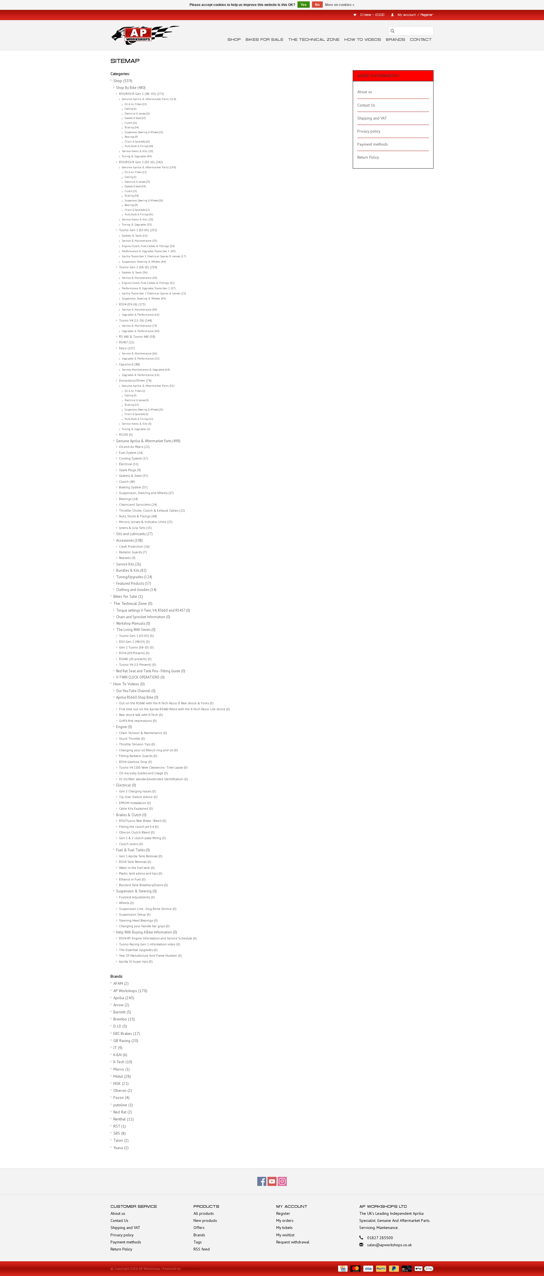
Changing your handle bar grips (144, 926)
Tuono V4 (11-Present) (137, 664)
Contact (421, 39)
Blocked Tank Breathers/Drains (143, 885)
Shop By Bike (131, 87)
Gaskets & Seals (135, 118)
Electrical (129, 464)
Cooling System (133, 458)
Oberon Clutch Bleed (137, 832)
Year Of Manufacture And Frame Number (150, 955)
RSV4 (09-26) (132, 304)
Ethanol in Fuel (132, 879)
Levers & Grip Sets (135, 528)
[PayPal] (380, 1268)
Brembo (124, 1019)
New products (205, 1220)
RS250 (126, 434)
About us (364, 91)
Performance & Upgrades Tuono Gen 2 (149, 288)
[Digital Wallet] (423, 1268)
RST (119, 1126)
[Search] (392, 30)
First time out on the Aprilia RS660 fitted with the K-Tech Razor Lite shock (174, 709)
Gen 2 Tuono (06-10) (136, 647)
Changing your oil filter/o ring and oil (148, 750)
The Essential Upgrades (138, 950)
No (317, 5)
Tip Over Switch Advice (138, 797)
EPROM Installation (135, 803)
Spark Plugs (130, 470)
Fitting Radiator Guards (138, 756)
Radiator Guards (133, 552)
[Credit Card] (342, 1268)
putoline (123, 1104)
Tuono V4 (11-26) (135, 320)
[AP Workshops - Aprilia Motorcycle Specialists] (145, 35)
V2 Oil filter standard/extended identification (153, 779)
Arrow (121, 1004)
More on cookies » (339, 5)
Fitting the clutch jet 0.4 (139, 826)
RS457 (126, 342)
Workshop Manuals (133, 623)
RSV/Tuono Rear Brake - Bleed (142, 820)
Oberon (122, 1090)
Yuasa (121, 1147)
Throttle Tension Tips (137, 744)
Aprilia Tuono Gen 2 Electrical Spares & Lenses (154, 293)
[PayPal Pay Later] (393, 1268)
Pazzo (121, 1097)
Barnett (122, 1012)
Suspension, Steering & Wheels (144, 132)
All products (204, 1213)
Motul (122, 1076)
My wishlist (285, 1234)
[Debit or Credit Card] (406, 1268)
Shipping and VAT (372, 118)
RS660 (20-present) (135, 659)
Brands (395, 39)
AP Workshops (130, 990)
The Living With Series (136, 629)
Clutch (131, 123)
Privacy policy (369, 131)
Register (283, 1213)
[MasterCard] (354, 1268)
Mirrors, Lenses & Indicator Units (146, 522)
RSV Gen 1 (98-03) (134, 641)
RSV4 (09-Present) (134, 653)
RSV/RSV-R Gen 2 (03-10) (141, 162)
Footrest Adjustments (137, 897)
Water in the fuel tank (137, 867)
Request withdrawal (292, 1242)
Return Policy (368, 157)
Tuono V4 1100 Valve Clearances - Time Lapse (153, 767)
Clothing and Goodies (136, 589)
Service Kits (128, 564)
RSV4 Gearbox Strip (135, 762)
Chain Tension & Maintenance (143, 733)
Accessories (129, 540)
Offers (199, 1227)
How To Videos (362, 39)
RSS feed (202, 1249)
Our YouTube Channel (136, 690)
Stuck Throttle (132, 738)
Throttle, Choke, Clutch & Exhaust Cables (152, 510)
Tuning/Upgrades (134, 577)
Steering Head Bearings (138, 920)
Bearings (131, 137)
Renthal (123, 1119)
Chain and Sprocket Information (143, 616)
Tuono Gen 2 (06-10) (138, 267)
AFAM (121, 983)
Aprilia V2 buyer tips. (136, 961)
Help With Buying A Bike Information (146, 932)
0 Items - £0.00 (372, 14)
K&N (120, 1054)
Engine (124, 726)
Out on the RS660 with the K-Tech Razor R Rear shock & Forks (166, 703)
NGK (121, 1083)
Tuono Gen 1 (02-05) (138, 230)
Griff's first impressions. (138, 720)
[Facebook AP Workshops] (261, 1181)
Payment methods (372, 144)
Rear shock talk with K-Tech (141, 715)
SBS (119, 1133)
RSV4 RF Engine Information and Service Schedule (158, 938)
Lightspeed (190, 1268)
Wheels (126, 903)
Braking (132, 127)
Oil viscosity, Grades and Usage (143, 773)
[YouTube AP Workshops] (272, 1181)
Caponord (129, 364)
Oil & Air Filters (135, 104)
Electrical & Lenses (137, 113)
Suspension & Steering (136, 891)
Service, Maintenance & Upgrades (146, 369)
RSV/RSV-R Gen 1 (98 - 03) (141, 94)
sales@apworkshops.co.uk (389, 1244)
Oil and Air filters (134, 447)
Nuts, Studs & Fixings (139, 146)
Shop (234, 39)
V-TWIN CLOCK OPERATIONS (140, 677)
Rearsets (127, 558)
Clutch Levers (131, 844)
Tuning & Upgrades (137, 156)
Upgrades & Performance (141, 314)
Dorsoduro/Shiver (135, 380)
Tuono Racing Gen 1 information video (149, 944)
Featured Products (133, 583)
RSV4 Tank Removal (135, 862)
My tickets (284, 1227)
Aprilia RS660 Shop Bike (137, 697)
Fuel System (131, 452)
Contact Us (366, 105)
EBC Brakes (126, 1033)
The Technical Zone (313, 39)
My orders (285, 1220)
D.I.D (120, 1026)
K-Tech (122, 1061)
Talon (121, 1140)
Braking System (133, 487)
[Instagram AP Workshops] (282, 1181)
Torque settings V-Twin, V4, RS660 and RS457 (153, 610)
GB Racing (125, 1040)
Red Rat (122, 1112)
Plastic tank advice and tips (140, 873)
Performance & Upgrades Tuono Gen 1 (149, 251)
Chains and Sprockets (138, 504)
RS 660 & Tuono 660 (137, 336)
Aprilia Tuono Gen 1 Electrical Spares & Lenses (154, 256)
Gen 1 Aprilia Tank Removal (140, 856)
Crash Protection (134, 546)
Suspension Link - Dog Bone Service (148, 909)
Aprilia (123, 997)
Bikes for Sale (264, 39)
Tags (198, 1242)
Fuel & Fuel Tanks (133, 850)
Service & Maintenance (139, 241)
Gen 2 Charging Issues (137, 791)
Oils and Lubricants (134, 533)
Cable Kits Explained (136, 808)
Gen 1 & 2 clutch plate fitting (142, 838)
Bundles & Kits (131, 570)
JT (117, 1047)
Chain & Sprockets (137, 141)
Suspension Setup (135, 914)
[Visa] (367, 1268)
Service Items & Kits (137, 151)
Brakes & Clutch (131, 815)
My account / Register (415, 14)
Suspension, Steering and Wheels (146, 493)
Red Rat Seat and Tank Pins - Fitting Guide (150, 671)
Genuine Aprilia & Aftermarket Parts (149, 99)
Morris (121, 1069)
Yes (304, 5)
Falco (127, 348)
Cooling (130, 108)
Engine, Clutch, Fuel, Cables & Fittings (148, 246)
